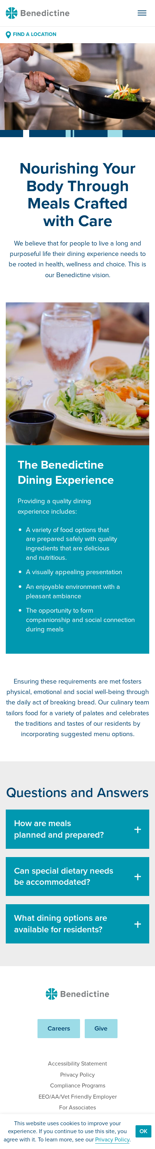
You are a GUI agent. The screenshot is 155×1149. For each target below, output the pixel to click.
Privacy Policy (77, 1075)
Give (100, 1028)
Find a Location (34, 34)
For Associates (77, 1107)
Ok (143, 1131)
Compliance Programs (77, 1085)
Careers (59, 1028)
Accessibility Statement (77, 1063)
